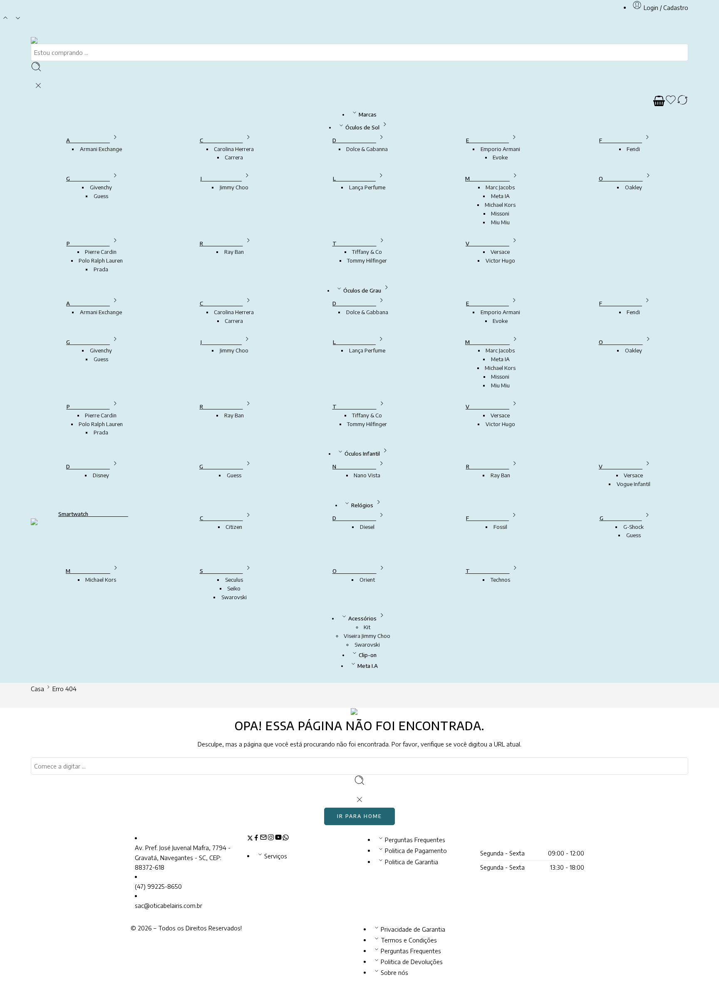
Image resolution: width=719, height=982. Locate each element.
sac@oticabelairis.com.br (168, 905)
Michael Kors (500, 204)
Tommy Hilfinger (367, 260)
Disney (101, 475)
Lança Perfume (367, 187)
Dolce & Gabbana (367, 312)
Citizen (234, 526)
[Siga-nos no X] (250, 838)
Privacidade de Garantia (413, 929)
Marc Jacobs (500, 187)
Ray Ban (234, 251)
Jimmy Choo (234, 187)
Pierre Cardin (101, 251)
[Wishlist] (671, 101)
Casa (37, 688)
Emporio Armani (500, 149)
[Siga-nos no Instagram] (271, 838)
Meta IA (500, 196)
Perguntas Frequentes (415, 839)
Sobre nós (394, 972)
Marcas (368, 114)
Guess (101, 196)
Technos (500, 579)
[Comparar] (682, 101)
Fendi (633, 149)
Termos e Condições (409, 940)
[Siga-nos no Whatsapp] (285, 838)
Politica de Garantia (411, 861)
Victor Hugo (500, 260)
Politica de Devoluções (412, 961)
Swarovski (234, 597)
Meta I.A (367, 665)
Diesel (367, 526)
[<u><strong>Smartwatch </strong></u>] (93, 536)
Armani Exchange (101, 149)
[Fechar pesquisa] (38, 85)
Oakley (633, 187)
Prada (101, 269)
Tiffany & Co (367, 251)
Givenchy (101, 187)
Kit (367, 627)
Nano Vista (367, 475)
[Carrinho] (659, 101)
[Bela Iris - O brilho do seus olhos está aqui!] (44, 40)
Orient (367, 579)
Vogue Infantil (633, 484)
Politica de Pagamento (416, 850)
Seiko (233, 588)
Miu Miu (500, 222)
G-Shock (633, 526)
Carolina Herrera (234, 149)
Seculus (234, 579)
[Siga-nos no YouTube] (278, 838)
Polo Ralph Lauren (101, 260)
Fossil (500, 526)
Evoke (500, 157)
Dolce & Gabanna (367, 149)
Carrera (234, 157)
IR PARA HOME (359, 816)
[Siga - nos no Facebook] (256, 838)
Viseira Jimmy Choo (367, 635)
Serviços (275, 856)
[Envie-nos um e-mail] (263, 838)
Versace (500, 251)
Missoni (500, 213)
